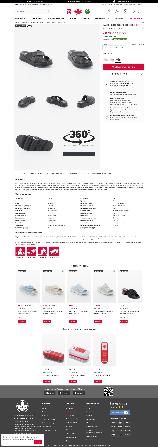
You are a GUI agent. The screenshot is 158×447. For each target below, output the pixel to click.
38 (116, 48)
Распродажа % (137, 18)
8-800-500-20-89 (104, 5)
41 (122, 48)
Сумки (86, 18)
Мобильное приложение (95, 423)
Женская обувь (71, 426)
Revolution (71, 415)
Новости (89, 440)
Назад (142, 22)
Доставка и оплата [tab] (55, 173)
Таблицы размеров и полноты (53, 423)
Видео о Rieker (91, 436)
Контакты (139, 5)
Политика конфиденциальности (94, 431)
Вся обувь (69, 408)
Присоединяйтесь (118, 412)
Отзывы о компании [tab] (101, 173)
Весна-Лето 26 (102, 18)
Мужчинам (36, 18)
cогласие (6, 439)
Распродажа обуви (73, 419)
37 (110, 48)
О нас (113, 5)
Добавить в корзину (125, 67)
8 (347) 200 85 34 (25, 428)
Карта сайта (90, 419)
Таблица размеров (138, 44)
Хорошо (38, 442)
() (128, 81)
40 (124, 318)
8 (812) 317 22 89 (35, 426)
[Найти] (49, 11)
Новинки (119, 18)
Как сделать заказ (48, 419)
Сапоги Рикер (71, 433)
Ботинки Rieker (71, 437)
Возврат (132, 5)
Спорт (73, 18)
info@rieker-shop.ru (25, 433)
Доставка (119, 5)
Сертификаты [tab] (73, 173)
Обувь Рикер (70, 430)
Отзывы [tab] (85, 173)
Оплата (126, 5)
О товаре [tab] (21, 173)
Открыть (79, 154)
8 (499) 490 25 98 (28, 424)
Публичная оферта (93, 426)
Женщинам (19, 18)
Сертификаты (47, 426)
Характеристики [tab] (36, 173)
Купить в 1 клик (119, 73)
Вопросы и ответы (49, 430)
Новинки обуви (71, 412)
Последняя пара (56, 18)
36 (105, 48)
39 (131, 318)
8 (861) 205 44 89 (30, 430)
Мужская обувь (71, 422)
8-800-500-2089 (23, 418)
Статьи (89, 415)
